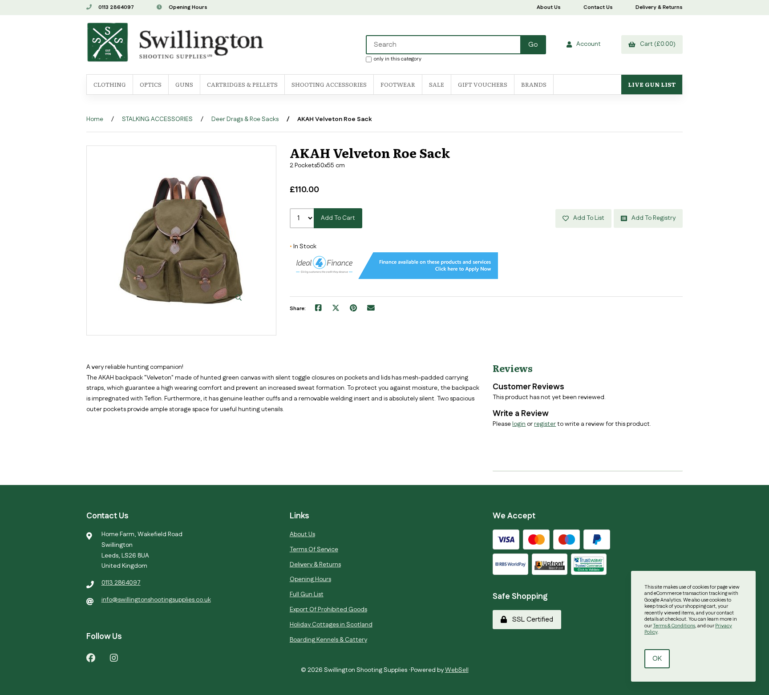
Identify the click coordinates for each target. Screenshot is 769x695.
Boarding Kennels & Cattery (328, 639)
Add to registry (652, 218)
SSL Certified (531, 619)
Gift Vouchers (482, 84)
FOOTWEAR (397, 84)
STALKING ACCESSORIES (157, 119)
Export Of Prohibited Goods (328, 609)
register (545, 424)
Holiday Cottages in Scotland (331, 624)
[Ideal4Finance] (394, 277)
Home (94, 119)
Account (587, 44)
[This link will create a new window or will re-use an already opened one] (318, 308)
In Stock (303, 246)
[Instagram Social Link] (114, 657)
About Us (549, 7)
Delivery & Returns (659, 7)
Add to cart (338, 218)
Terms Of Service (314, 549)
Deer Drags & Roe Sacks (245, 119)
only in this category (397, 58)
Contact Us (598, 7)
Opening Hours (187, 7)
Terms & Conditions (674, 626)
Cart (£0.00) (656, 44)
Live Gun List (652, 84)
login (519, 424)
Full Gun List (307, 594)
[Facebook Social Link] (90, 657)
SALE (436, 84)
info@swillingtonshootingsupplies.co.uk (156, 599)
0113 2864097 (115, 7)
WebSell (457, 670)
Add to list (587, 218)
